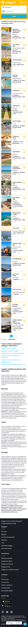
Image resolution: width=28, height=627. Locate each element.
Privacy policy (5, 582)
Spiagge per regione (6, 561)
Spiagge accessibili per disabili (9, 351)
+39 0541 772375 (5, 621)
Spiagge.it (4, 339)
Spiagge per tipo (5, 567)
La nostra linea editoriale (8, 537)
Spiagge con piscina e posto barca (10, 360)
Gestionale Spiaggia (6, 545)
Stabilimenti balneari (6, 558)
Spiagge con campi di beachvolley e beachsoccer (11, 356)
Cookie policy (5, 579)
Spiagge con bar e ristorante (9, 348)
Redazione (4, 540)
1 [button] (11, 336)
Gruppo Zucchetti (11, 523)
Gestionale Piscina (6, 548)
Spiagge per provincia (7, 564)
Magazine (4, 534)
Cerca (14, 16)
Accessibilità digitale (7, 590)
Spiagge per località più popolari (10, 569)
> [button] (16, 336)
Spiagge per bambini (18, 353)
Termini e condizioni (6, 585)
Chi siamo (4, 531)
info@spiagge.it (12, 621)
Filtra (19, 623)
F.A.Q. (2, 543)
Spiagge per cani (5, 362)
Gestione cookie (5, 588)
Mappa (11, 623)
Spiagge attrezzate (6, 353)
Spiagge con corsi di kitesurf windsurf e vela (13, 364)
